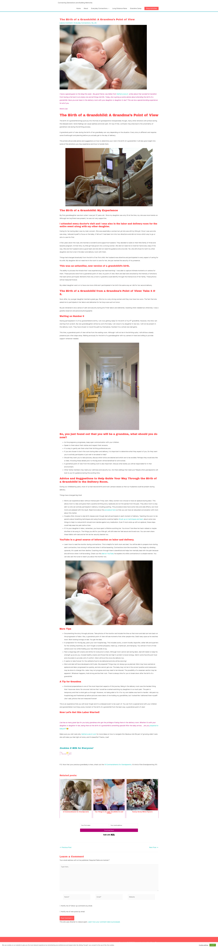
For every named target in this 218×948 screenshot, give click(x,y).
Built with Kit (109, 834)
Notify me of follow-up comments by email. (76, 906)
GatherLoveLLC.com (88, 734)
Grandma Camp (135, 8)
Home (78, 8)
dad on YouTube (107, 553)
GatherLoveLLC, (123, 94)
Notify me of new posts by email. (73, 911)
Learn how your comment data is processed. (104, 922)
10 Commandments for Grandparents (117, 764)
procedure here (110, 510)
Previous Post (65, 847)
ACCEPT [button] (213, 945)
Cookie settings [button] (203, 945)
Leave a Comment (66, 23)
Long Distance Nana (119, 8)
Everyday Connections (99, 8)
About (86, 8)
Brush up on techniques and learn (131, 519)
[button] (151, 8)
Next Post (153, 847)
